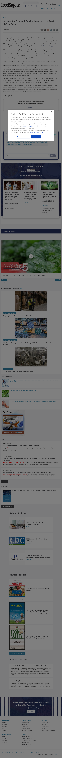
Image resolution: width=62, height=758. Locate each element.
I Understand (36, 136)
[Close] (51, 111)
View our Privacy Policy (37, 132)
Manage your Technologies (23, 136)
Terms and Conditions (27, 127)
